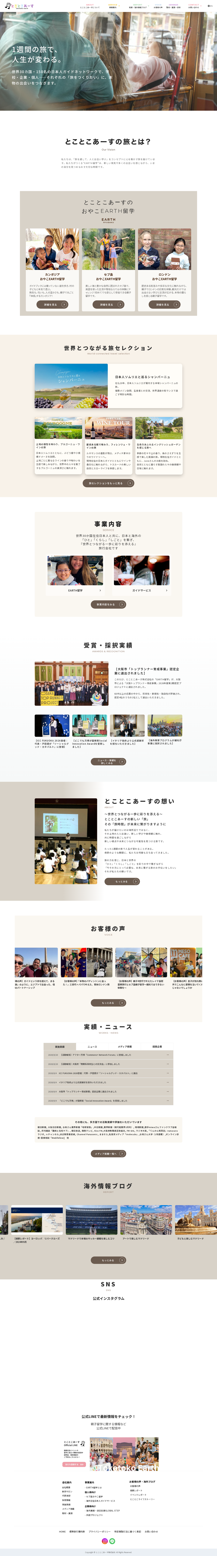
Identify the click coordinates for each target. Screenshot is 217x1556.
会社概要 (66, 1487)
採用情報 (66, 1500)
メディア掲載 (68, 1508)
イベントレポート (138, 1494)
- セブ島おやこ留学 (94, 1496)
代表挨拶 (66, 1495)
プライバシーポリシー (100, 1531)
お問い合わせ (151, 1531)
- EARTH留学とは (93, 1487)
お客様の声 (135, 1486)
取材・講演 (67, 1513)
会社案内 (67, 1482)
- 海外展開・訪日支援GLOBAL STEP (102, 1510)
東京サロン (67, 1491)
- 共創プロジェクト (94, 1515)
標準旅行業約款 (77, 1531)
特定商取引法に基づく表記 (127, 1531)
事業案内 (89, 1482)
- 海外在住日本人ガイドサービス (100, 1500)
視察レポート (136, 1490)
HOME (62, 1531)
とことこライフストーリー (142, 1499)
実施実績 (66, 1504)
